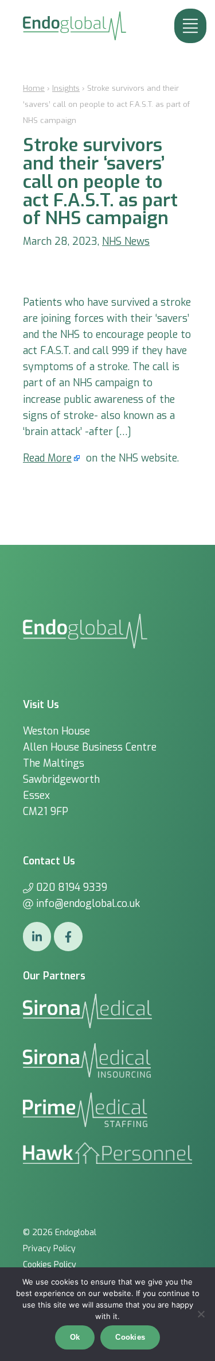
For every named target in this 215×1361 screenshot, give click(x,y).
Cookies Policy (49, 1264)
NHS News (126, 241)
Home (34, 88)
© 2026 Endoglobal (59, 1232)
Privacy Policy (49, 1248)
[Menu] (190, 26)
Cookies (130, 1337)
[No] (200, 1314)
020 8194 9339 (71, 887)
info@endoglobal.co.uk (88, 903)
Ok (75, 1337)
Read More (47, 458)
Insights (66, 88)
